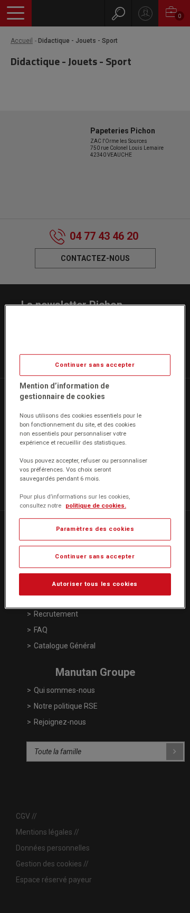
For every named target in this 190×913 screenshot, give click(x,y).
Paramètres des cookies (95, 529)
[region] (95, 456)
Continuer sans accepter (95, 364)
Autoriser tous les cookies (95, 583)
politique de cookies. (95, 505)
